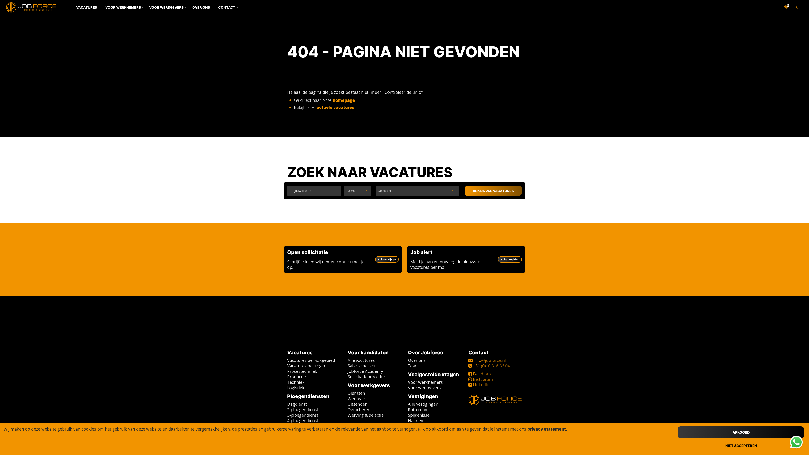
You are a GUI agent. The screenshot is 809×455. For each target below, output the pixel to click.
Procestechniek (302, 371)
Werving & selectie (366, 415)
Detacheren (359, 409)
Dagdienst (297, 404)
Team (413, 366)
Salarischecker (362, 366)
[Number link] (798, 7)
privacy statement (546, 429)
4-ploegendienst (302, 420)
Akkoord (741, 432)
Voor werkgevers (424, 388)
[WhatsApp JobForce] (796, 442)
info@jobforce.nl (490, 360)
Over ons (417, 360)
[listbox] (357, 191)
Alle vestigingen (423, 404)
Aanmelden (511, 259)
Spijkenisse (419, 415)
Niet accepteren (741, 446)
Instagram (483, 379)
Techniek (296, 382)
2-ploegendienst (302, 409)
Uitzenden (357, 404)
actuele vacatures (335, 107)
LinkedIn (481, 385)
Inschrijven (388, 259)
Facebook (482, 374)
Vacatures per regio (306, 366)
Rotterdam (418, 409)
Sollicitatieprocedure (368, 377)
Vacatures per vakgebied (311, 360)
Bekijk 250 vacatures (493, 191)
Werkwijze (358, 398)
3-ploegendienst (302, 415)
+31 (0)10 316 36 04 (491, 366)
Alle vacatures (361, 360)
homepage (344, 100)
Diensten (356, 393)
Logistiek (295, 388)
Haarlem (416, 420)
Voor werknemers (425, 382)
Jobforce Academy (365, 371)
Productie (296, 377)
